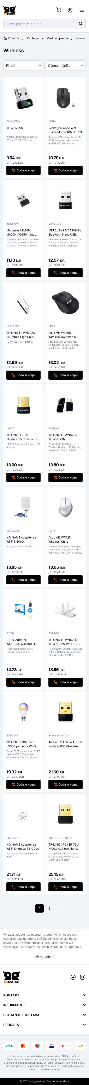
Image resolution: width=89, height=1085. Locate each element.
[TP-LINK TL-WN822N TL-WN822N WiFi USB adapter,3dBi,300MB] (65, 610)
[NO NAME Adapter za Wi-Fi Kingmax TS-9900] (23, 815)
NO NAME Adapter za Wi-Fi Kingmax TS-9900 (22, 846)
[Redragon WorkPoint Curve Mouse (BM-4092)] (65, 98)
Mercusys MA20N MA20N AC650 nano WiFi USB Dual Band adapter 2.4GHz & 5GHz (22, 232)
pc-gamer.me (37, 1081)
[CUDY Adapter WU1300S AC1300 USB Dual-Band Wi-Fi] (23, 610)
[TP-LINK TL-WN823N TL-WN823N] (65, 405)
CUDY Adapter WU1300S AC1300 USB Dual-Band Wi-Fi (22, 642)
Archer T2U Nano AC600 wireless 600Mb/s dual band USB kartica (65, 744)
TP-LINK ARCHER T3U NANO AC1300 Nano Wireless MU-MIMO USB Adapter (64, 846)
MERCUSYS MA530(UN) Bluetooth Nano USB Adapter (64, 232)
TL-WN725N (14, 128)
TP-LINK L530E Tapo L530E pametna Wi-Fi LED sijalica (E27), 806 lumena (21, 744)
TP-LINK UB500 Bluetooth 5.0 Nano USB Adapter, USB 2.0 (22, 437)
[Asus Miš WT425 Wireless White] (65, 508)
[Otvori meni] (82, 10)
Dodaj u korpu (26, 170)
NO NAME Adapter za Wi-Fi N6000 (21, 539)
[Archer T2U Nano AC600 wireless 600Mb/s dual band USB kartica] (65, 712)
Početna (13, 38)
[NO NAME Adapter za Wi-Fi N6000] (23, 508)
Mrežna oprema (57, 38)
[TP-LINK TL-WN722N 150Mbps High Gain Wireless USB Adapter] (23, 303)
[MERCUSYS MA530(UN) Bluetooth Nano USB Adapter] (65, 201)
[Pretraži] (81, 24)
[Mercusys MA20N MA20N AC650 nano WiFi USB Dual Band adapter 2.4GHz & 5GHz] (23, 201)
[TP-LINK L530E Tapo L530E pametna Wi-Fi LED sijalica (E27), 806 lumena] (23, 712)
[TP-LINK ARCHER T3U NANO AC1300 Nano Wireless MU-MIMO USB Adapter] (65, 815)
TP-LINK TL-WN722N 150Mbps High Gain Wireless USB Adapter (21, 335)
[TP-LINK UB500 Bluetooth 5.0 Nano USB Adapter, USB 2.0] (23, 405)
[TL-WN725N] (23, 98)
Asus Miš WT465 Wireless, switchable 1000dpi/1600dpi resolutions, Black (62, 335)
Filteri (10, 66)
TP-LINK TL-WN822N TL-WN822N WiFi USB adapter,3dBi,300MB (63, 642)
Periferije (33, 38)
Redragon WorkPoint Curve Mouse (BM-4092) (65, 130)
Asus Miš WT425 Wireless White (59, 539)
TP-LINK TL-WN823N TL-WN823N (63, 437)
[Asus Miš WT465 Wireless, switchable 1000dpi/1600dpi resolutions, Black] (65, 303)
